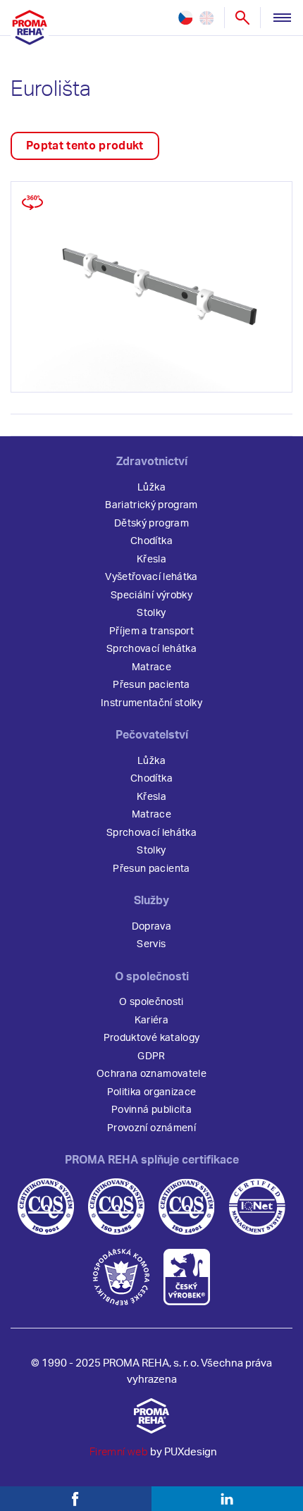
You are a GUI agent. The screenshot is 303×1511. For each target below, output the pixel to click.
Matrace (151, 667)
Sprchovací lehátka (151, 649)
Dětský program (151, 524)
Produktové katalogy (151, 1038)
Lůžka (151, 488)
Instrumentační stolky (151, 703)
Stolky (151, 613)
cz (185, 18)
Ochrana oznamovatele (151, 1074)
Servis (151, 944)
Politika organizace (151, 1092)
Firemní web (118, 1452)
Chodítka (151, 541)
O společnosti (151, 1002)
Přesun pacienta (151, 685)
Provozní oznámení (151, 1128)
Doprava (151, 927)
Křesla (151, 560)
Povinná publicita (151, 1110)
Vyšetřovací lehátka (151, 577)
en (206, 18)
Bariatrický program (151, 505)
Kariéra (151, 1020)
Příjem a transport (151, 631)
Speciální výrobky (151, 595)
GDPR (151, 1056)
